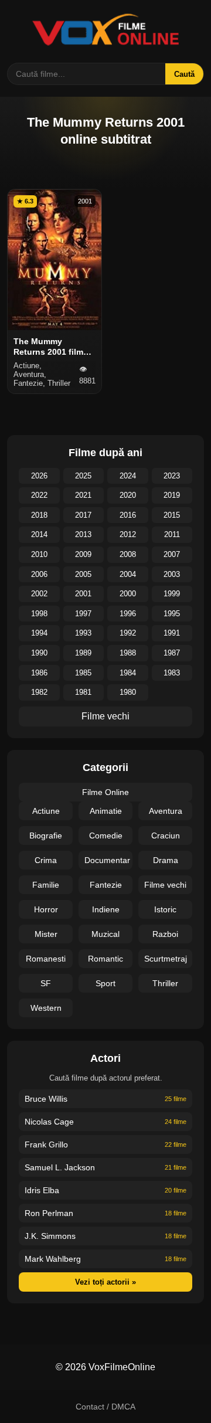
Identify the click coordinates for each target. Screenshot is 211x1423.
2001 (83, 593)
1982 (39, 692)
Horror (46, 909)
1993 (83, 633)
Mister (46, 934)
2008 (128, 554)
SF (45, 983)
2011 (172, 534)
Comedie (105, 835)
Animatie (106, 811)
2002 (39, 593)
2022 (39, 495)
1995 (172, 613)
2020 (128, 495)
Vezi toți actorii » (105, 1282)
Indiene (106, 909)
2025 (83, 475)
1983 (172, 672)
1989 (83, 652)
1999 (172, 593)
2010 (39, 554)
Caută (184, 74)
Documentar (107, 860)
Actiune (46, 811)
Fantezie (106, 884)
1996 (128, 613)
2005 (83, 574)
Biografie (45, 835)
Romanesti (46, 958)
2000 (128, 593)
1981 (83, 692)
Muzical (105, 934)
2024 (128, 475)
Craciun (165, 835)
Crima (46, 860)
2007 (172, 554)
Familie (45, 884)
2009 (83, 554)
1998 (39, 613)
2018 (39, 515)
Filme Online (105, 792)
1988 (128, 652)
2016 (128, 515)
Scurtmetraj (165, 958)
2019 (172, 495)
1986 (39, 672)
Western (46, 1008)
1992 (128, 633)
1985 (83, 672)
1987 (172, 652)
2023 (172, 475)
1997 (83, 613)
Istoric (165, 909)
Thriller (165, 983)
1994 (39, 633)
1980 (128, 692)
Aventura (165, 811)
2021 (83, 495)
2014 (39, 534)
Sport (105, 983)
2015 (172, 515)
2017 (83, 515)
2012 (128, 534)
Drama (165, 860)
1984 (128, 672)
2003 (172, 574)
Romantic (105, 958)
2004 (128, 574)
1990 (39, 652)
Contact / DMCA (105, 1406)
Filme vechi (105, 716)
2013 (83, 534)
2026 (39, 475)
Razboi (165, 934)
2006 (39, 574)
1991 (172, 633)
